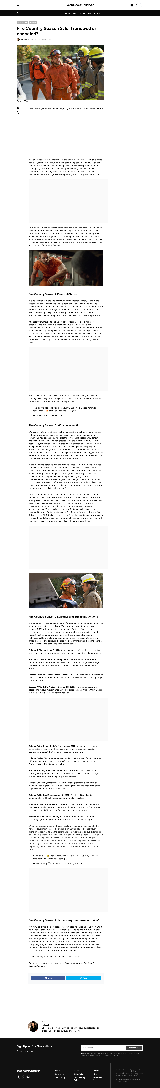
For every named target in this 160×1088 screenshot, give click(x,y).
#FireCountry (64, 408)
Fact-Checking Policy (79, 1079)
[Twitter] (136, 5)
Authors (77, 1070)
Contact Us (97, 1070)
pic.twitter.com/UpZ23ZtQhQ (62, 411)
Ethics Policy (78, 1074)
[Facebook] (132, 5)
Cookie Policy (60, 1078)
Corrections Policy (97, 1079)
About (57, 1070)
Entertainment (22, 22)
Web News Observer (80, 5)
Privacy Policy (98, 1074)
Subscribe (132, 1048)
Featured (33, 22)
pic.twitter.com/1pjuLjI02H (61, 859)
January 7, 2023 (74, 863)
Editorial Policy (60, 1074)
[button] (18, 5)
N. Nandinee (47, 1025)
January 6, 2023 (55, 415)
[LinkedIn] (141, 5)
